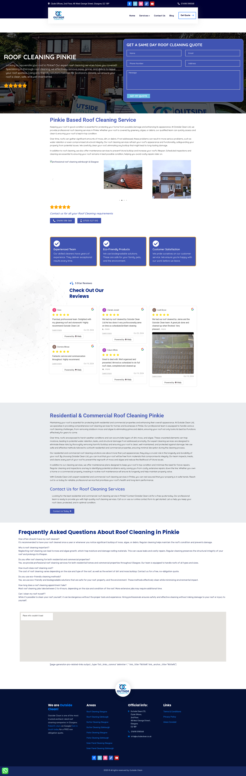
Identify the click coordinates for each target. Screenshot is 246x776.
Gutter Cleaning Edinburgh (98, 727)
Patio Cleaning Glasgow (96, 732)
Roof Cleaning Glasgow (96, 711)
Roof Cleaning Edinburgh (97, 717)
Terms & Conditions (172, 711)
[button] (52, 179)
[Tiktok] (146, 4)
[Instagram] (135, 4)
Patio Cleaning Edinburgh (97, 738)
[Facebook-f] (129, 4)
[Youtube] (152, 4)
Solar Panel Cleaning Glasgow (99, 743)
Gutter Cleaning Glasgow (97, 722)
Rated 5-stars (54, 726)
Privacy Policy (169, 717)
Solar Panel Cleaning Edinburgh (100, 748)
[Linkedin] (141, 4)
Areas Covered (169, 722)
